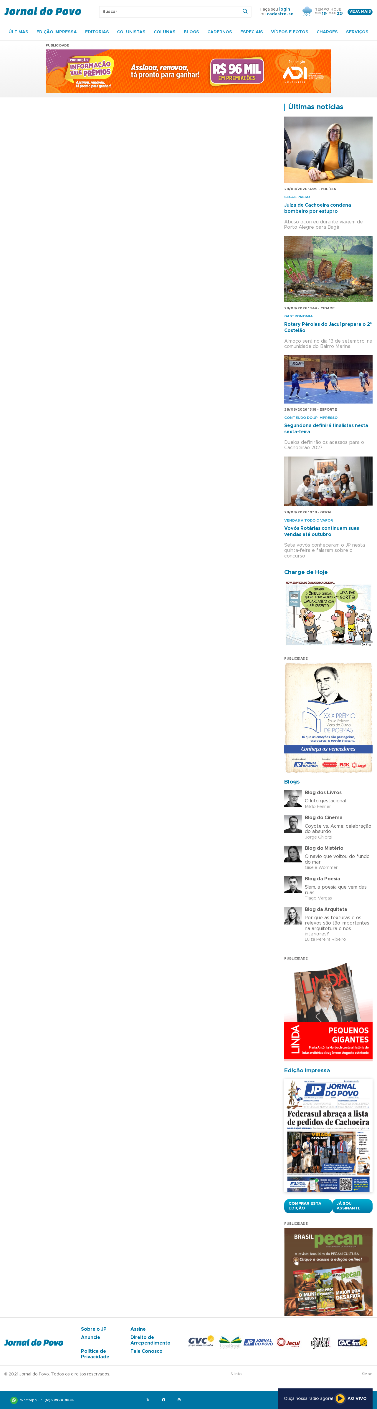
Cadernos (219, 32)
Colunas (165, 32)
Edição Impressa (57, 32)
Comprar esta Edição (305, 1205)
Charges (327, 32)
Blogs (191, 32)
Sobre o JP (94, 1329)
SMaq (367, 1374)
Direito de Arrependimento (150, 1340)
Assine (138, 1329)
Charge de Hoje (306, 572)
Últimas (18, 32)
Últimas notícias (315, 107)
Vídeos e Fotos (289, 32)
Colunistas (131, 32)
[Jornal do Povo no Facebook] (165, 1400)
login (284, 9)
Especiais (251, 32)
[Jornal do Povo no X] (149, 1400)
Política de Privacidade (95, 1354)
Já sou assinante (349, 1205)
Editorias (97, 32)
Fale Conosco (146, 1351)
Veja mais (360, 12)
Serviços (357, 32)
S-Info (236, 1374)
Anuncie (90, 1337)
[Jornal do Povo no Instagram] (180, 1400)
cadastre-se (280, 14)
